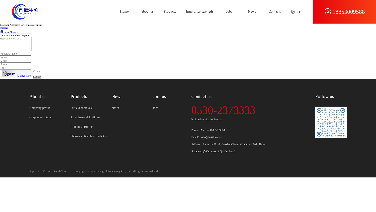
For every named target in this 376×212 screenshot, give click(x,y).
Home (124, 11)
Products (170, 11)
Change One (24, 75)
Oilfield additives (81, 108)
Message (4, 27)
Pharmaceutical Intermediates (88, 136)
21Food (47, 171)
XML (157, 171)
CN (299, 12)
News (252, 11)
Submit (37, 77)
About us (147, 11)
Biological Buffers (81, 126)
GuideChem (60, 171)
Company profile (39, 108)
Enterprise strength (199, 11)
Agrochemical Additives (85, 117)
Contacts (274, 11)
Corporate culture (40, 117)
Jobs (229, 11)
